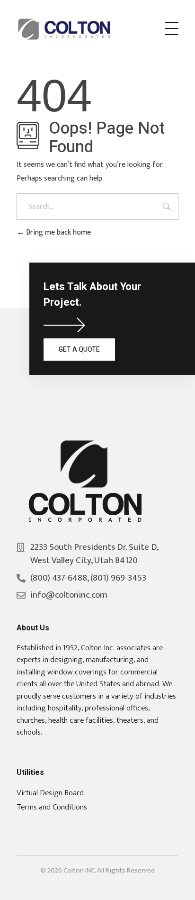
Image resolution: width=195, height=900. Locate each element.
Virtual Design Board (50, 793)
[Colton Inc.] (66, 29)
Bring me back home (57, 232)
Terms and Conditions (52, 807)
